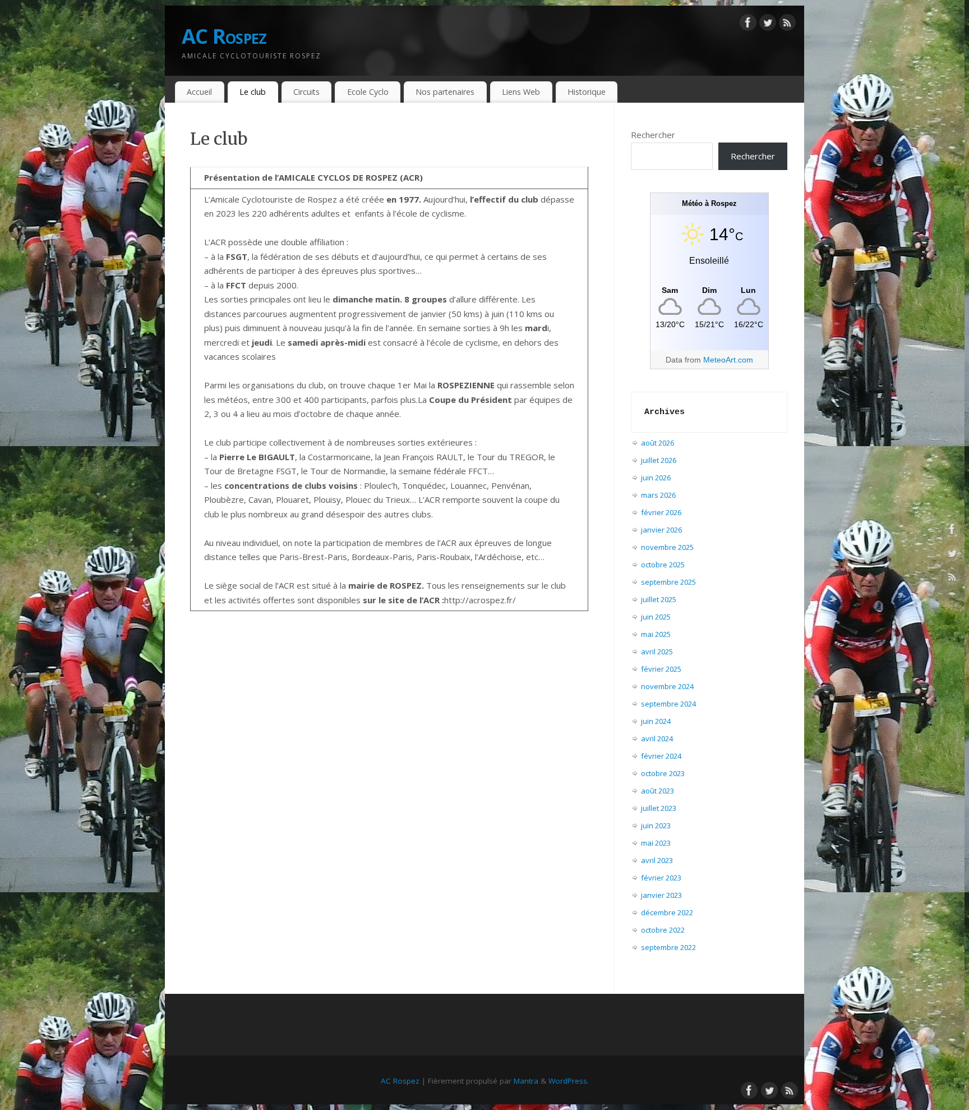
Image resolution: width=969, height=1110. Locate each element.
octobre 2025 (663, 564)
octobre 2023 (663, 773)
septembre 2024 (668, 704)
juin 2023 (656, 825)
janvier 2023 (661, 895)
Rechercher (653, 134)
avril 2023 (657, 860)
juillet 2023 (658, 808)
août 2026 (657, 443)
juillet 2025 (658, 599)
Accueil (199, 91)
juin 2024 (656, 721)
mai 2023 (656, 843)
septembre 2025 (668, 582)
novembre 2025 (667, 547)
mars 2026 (658, 495)
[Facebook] (748, 24)
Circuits (306, 91)
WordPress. (568, 1081)
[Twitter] (767, 24)
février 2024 (661, 756)
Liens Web (521, 91)
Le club (252, 91)
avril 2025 (657, 651)
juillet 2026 (658, 460)
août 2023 (657, 791)
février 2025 (661, 669)
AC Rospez (224, 36)
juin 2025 (656, 617)
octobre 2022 (663, 930)
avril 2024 (657, 738)
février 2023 (661, 878)
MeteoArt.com (728, 359)
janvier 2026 (661, 530)
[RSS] (787, 24)
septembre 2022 (668, 947)
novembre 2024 (667, 686)
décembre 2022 (667, 912)
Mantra (526, 1081)
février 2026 (661, 512)
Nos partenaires (445, 91)
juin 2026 (656, 478)
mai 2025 (656, 634)
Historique (586, 91)
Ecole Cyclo (368, 91)
